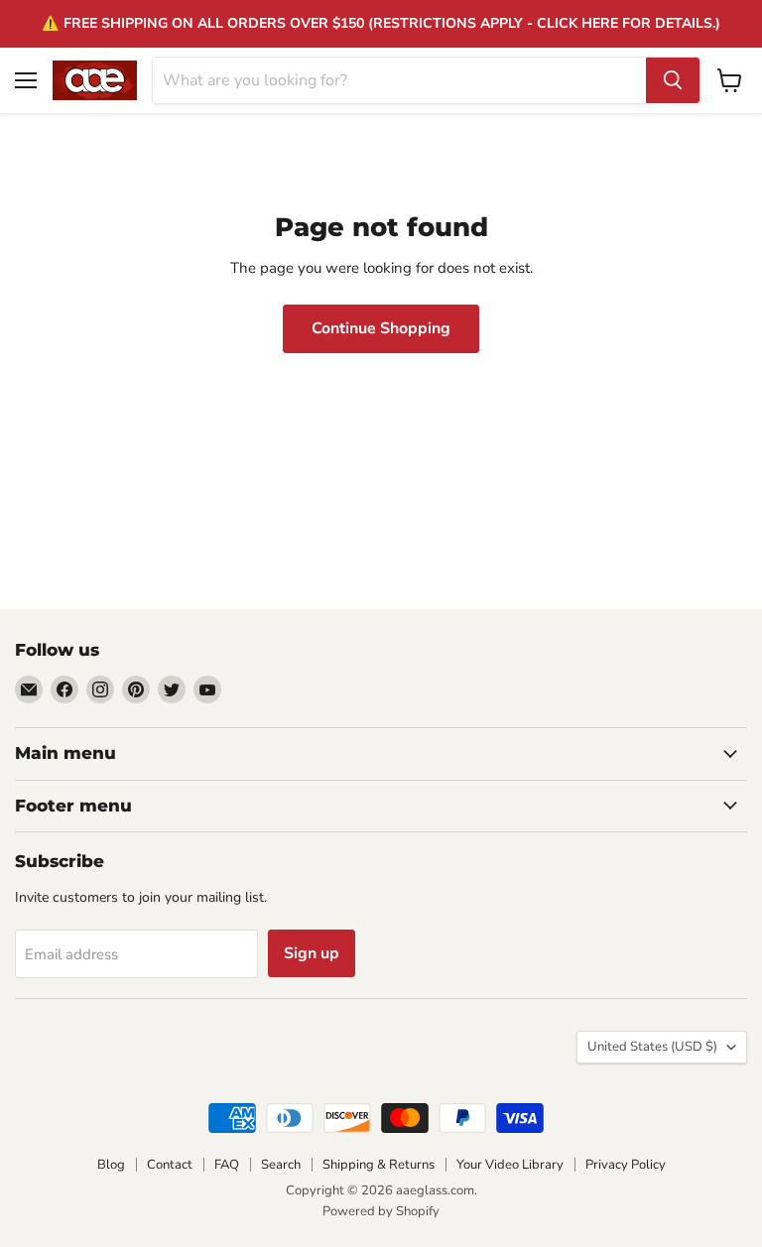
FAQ (226, 1165)
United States (652, 1047)
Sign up (311, 953)
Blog (111, 1165)
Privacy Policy (625, 1165)
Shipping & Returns (378, 1165)
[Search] (672, 80)
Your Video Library (510, 1165)
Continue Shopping (381, 328)
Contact (169, 1165)
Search (281, 1165)
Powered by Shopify (381, 1211)
